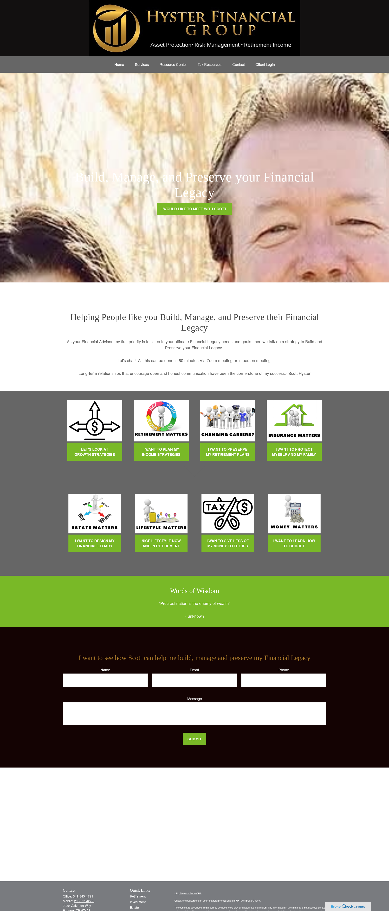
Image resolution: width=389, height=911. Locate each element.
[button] (119, 64)
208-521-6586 (84, 901)
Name (105, 669)
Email (194, 669)
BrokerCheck (252, 900)
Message (194, 698)
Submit (194, 738)
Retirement (138, 896)
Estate (134, 907)
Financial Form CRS (190, 893)
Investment (138, 902)
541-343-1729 (83, 896)
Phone (283, 669)
